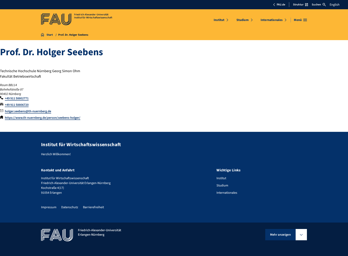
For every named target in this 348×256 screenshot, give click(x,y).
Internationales (272, 20)
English (335, 4)
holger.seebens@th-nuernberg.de (28, 111)
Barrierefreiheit (93, 207)
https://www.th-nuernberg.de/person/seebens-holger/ (42, 118)
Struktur (298, 5)
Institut (219, 20)
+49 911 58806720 (17, 105)
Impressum (48, 207)
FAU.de (281, 5)
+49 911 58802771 (17, 98)
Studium (242, 20)
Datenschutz (69, 207)
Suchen (316, 5)
